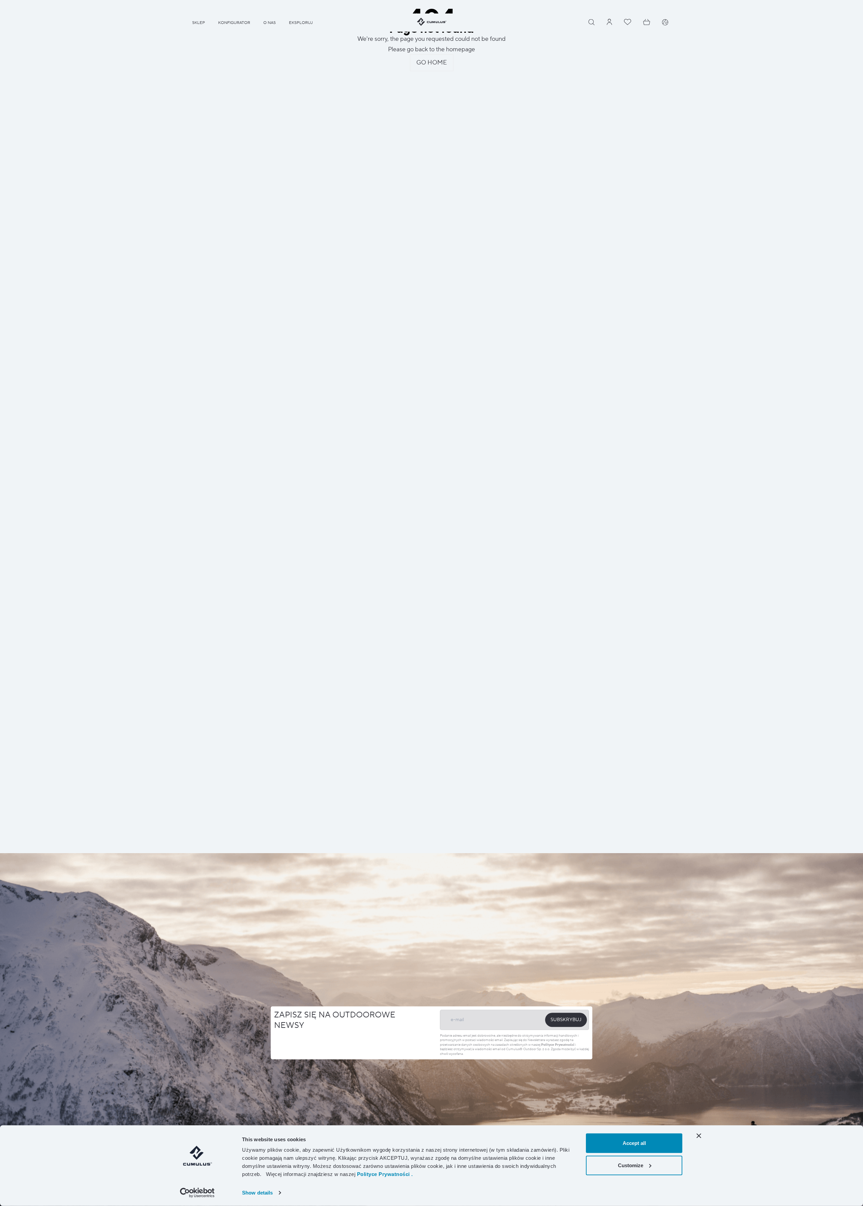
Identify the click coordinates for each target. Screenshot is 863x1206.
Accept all (634, 1143)
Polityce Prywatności (557, 1044)
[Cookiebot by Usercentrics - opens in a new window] (197, 1193)
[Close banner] (698, 1135)
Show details (257, 1193)
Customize (630, 1165)
